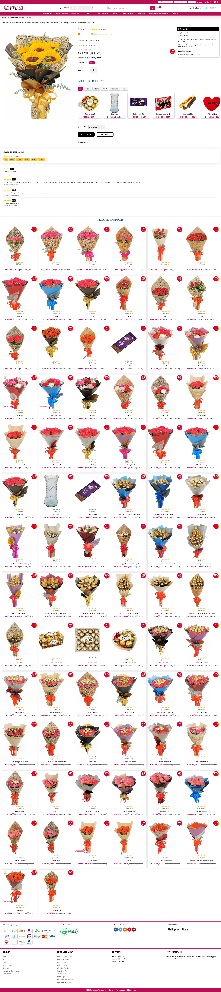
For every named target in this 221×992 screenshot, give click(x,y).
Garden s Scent (20, 465)
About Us (6, 956)
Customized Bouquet (194, 8)
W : (190, 55)
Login (201, 2)
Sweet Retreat (128, 366)
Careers (5, 962)
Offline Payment (63, 965)
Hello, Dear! (165, 415)
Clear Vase (56, 514)
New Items (192, 2)
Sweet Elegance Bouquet (20, 762)
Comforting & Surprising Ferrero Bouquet (202, 613)
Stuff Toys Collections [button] (101, 14)
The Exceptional (129, 712)
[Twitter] (120, 930)
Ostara (165, 316)
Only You (20, 910)
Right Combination (165, 762)
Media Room (7, 965)
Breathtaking (165, 465)
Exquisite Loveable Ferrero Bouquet (92, 613)
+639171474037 (122, 959)
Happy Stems (201, 415)
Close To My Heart (129, 465)
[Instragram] (125, 930)
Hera (56, 316)
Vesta (92, 267)
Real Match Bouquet (19, 811)
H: (197, 55)
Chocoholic (19, 663)
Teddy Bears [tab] (114, 89)
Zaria (56, 267)
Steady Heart (56, 861)
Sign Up (209, 2)
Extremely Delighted (92, 465)
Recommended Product (65, 979)
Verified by (65, 924)
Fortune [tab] (87, 89)
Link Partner (7, 974)
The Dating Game (201, 811)
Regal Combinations (201, 762)
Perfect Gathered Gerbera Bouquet (201, 861)
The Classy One (56, 415)
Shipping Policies (63, 968)
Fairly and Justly (56, 465)
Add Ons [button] (114, 14)
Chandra (19, 366)
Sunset (29, 17)
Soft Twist (92, 762)
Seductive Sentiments (129, 762)
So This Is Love (92, 861)
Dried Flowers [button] (141, 14)
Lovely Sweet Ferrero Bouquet (165, 564)
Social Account (120, 924)
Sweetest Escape (201, 712)
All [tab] (80, 89)
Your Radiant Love (165, 663)
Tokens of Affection (128, 811)
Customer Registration (65, 956)
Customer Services (174, 952)
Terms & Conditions (64, 974)
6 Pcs (92, 63)
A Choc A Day (92, 514)
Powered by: (172, 924)
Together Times (165, 811)
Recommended (165, 2)
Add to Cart (86, 134)
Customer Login (63, 959)
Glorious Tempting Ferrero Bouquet (56, 613)
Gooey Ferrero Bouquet (19, 613)
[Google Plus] (134, 930)
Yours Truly (201, 366)
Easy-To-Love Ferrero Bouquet (129, 613)
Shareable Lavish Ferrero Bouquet (129, 514)
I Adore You (19, 514)
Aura (56, 366)
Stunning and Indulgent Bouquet (56, 762)
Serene (128, 861)
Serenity (92, 415)
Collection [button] (175, 14)
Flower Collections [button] (62, 14)
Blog (4, 959)
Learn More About (65, 952)
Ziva (19, 267)
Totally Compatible (56, 712)
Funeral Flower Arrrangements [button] (159, 14)
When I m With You (92, 811)
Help (217, 2)
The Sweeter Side (56, 663)
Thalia (129, 267)
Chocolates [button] (75, 14)
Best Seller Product (180, 2)
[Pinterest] (129, 930)
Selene (165, 267)
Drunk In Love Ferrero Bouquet (165, 613)
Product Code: (86, 45)
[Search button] (152, 8)
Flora (92, 316)
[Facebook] (116, 930)
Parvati (129, 316)
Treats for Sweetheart (129, 663)
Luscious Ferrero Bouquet (56, 564)
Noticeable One (56, 910)
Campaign (61, 977)
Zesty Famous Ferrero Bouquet (165, 514)
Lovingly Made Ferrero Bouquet (129, 564)
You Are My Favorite (201, 663)
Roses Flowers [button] (47, 14)
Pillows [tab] (96, 89)
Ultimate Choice (20, 712)
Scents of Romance (165, 861)
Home (4, 17)
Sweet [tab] (105, 89)
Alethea (92, 366)
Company (6, 952)
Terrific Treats (92, 663)
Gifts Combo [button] (86, 14)
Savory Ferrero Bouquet (92, 564)
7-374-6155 (120, 962)
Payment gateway (10, 924)
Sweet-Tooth (201, 514)
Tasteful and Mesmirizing (165, 712)
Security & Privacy (63, 971)
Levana (19, 316)
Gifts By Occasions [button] (127, 14)
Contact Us (116, 952)
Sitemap (6, 968)
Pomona (201, 267)
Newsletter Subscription (11, 971)
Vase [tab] (124, 89)
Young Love (56, 811)
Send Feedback (120, 956)
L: (181, 55)
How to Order (62, 962)
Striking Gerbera (20, 861)
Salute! (129, 415)
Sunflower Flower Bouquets (16, 17)
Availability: (88, 40)
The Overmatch (92, 712)
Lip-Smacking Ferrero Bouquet (201, 564)
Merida (165, 366)
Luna (201, 316)
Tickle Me (19, 415)
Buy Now (105, 134)
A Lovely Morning (201, 465)
